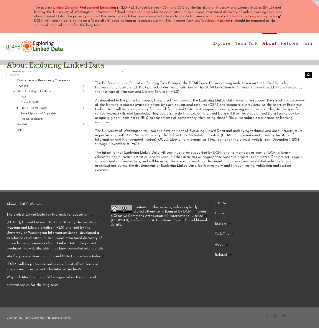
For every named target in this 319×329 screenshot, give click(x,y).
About (220, 244)
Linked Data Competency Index (252, 16)
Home (219, 213)
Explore (221, 224)
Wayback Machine (215, 21)
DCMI (187, 211)
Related (221, 255)
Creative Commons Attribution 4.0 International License (158, 216)
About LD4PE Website (24, 204)
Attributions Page (166, 220)
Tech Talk (222, 234)
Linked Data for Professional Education (84, 8)
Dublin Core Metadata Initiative (50, 318)
